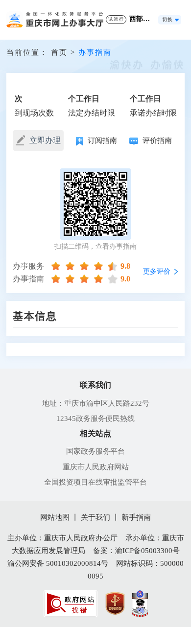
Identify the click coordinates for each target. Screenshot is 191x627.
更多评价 (156, 271)
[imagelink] (70, 603)
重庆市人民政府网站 (96, 467)
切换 (167, 19)
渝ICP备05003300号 (147, 551)
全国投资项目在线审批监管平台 (95, 482)
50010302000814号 (77, 563)
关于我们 (95, 517)
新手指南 (136, 517)
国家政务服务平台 (95, 451)
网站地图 (55, 517)
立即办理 (44, 140)
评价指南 (156, 140)
